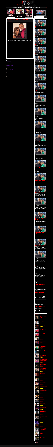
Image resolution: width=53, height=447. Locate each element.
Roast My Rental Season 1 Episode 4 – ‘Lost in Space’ (43, 333)
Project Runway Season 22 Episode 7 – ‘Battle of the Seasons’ (43, 317)
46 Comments (9, 21)
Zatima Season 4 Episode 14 (38, 80)
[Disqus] (20, 69)
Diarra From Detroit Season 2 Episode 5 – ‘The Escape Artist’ (43, 417)
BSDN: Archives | (29, 7)
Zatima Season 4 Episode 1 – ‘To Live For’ (40, 245)
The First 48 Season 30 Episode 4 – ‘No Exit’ (42, 437)
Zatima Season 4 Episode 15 (38, 71)
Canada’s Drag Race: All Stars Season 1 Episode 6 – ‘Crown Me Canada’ (43, 391)
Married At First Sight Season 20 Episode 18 (10, 16)
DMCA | (37, 7)
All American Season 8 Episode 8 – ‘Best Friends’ (43, 321)
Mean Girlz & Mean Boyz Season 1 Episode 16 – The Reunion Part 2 (43, 355)
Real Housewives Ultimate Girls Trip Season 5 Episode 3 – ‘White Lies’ (20, 16)
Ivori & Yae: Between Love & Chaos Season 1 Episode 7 (43, 407)
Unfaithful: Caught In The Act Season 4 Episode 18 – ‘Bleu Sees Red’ (43, 412)
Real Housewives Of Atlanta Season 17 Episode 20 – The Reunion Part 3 (29, 16)
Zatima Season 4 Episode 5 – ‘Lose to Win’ (40, 192)
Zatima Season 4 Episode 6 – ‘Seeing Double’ (40, 180)
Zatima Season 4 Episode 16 (38, 62)
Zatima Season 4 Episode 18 (38, 44)
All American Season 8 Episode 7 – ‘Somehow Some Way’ (43, 429)
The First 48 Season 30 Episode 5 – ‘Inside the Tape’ (43, 399)
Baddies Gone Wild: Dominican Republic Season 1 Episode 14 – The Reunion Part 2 (43, 360)
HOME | (15, 7)
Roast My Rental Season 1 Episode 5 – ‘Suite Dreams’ (43, 329)
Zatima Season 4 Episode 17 (38, 53)
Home (35, 441)
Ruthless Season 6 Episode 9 (43, 424)
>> (35, 311)
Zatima (37, 441)
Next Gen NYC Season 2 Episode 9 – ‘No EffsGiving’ (43, 403)
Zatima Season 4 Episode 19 (38, 35)
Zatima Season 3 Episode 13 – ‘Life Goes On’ (40, 306)
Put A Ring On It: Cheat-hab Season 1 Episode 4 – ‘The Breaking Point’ (43, 369)
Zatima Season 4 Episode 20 (38, 26)
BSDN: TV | (20, 7)
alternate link (18, 42)
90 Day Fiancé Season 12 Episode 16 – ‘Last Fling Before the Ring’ (42, 374)
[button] (6, 13)
